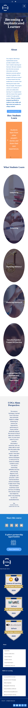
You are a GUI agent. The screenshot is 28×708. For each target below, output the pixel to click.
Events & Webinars (8, 656)
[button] (8, 140)
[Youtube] (17, 705)
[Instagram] (22, 705)
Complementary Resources (9, 665)
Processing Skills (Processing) (9, 676)
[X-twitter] (25, 705)
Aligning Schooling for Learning (10, 694)
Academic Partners (8, 659)
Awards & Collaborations (9, 653)
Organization (7, 650)
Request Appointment (14, 549)
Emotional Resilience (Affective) (10, 688)
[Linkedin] (14, 705)
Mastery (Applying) (7, 682)
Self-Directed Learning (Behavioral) (10, 691)
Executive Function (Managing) (10, 679)
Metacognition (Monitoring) (9, 685)
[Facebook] (20, 705)
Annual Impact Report (8, 662)
